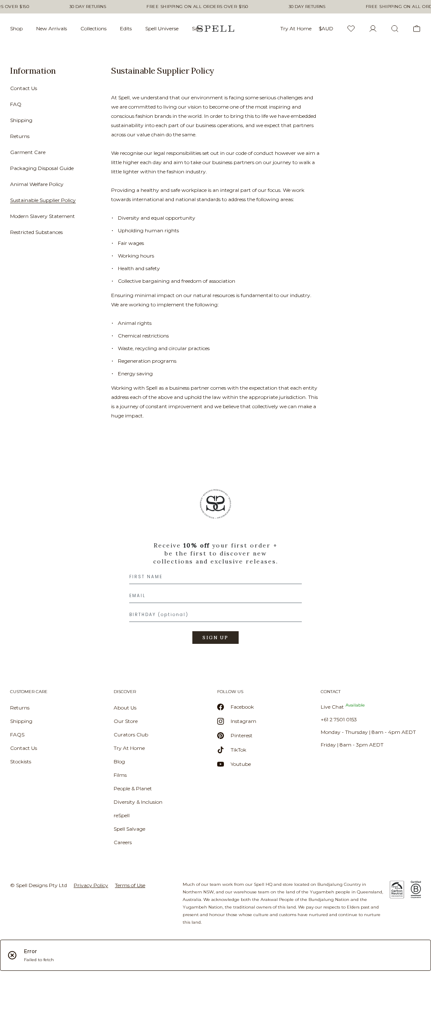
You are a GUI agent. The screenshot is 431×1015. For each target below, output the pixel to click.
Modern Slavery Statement (42, 216)
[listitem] (49, 154)
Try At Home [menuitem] (295, 28)
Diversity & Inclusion (138, 802)
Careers (123, 842)
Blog (119, 761)
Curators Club (131, 734)
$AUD (326, 28)
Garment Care (27, 152)
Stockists (20, 761)
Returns (19, 136)
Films (120, 775)
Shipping (21, 120)
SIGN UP (215, 637)
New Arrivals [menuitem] (51, 28)
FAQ (15, 104)
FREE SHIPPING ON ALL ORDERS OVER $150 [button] (197, 7)
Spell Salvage (129, 829)
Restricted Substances (36, 232)
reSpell (122, 815)
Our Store (126, 721)
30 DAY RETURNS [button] (87, 7)
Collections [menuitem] (93, 28)
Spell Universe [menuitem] (161, 28)
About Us (125, 707)
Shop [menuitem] (16, 28)
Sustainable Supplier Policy (43, 200)
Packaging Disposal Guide (42, 168)
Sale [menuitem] (197, 28)
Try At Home (129, 748)
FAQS (17, 734)
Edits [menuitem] (126, 28)
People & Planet (133, 788)
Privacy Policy (91, 885)
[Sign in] (373, 28)
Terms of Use (130, 885)
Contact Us (23, 88)
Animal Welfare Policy (37, 184)
